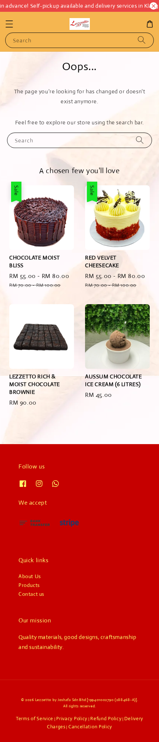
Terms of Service (34, 718)
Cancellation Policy (90, 727)
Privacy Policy (71, 718)
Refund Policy (105, 718)
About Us (29, 576)
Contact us (31, 594)
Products (29, 585)
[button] (9, 24)
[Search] (141, 40)
